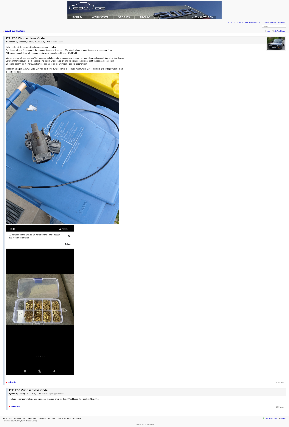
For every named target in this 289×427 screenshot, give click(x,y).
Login (230, 22)
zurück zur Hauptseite (15, 31)
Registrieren (238, 22)
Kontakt (283, 418)
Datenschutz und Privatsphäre (275, 22)
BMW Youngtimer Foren (253, 22)
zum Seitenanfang (271, 418)
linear (268, 31)
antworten (12, 382)
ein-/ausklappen (280, 31)
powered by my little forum (144, 424)
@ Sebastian (59, 394)
